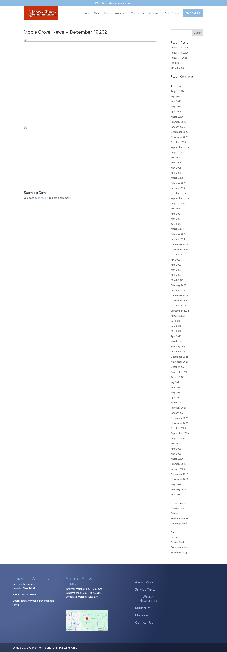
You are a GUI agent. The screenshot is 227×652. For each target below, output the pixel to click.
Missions (153, 13)
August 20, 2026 (180, 47)
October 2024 (178, 193)
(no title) (175, 62)
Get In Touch (172, 13)
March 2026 (177, 116)
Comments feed (179, 547)
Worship (119, 13)
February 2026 (178, 121)
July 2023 (175, 259)
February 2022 (178, 346)
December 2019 (179, 474)
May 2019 (176, 484)
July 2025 (175, 157)
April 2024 (176, 224)
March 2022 (177, 341)
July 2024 (175, 208)
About (97, 13)
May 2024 (176, 218)
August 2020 (178, 438)
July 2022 (175, 321)
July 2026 (175, 96)
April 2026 (176, 111)
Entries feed (177, 542)
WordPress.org (179, 552)
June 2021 (176, 387)
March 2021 (177, 402)
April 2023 (176, 274)
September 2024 (180, 198)
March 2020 (177, 458)
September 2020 (180, 433)
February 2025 (178, 183)
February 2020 (178, 463)
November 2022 (179, 300)
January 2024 (178, 239)
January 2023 (178, 290)
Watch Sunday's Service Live (113, 3)
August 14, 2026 (180, 52)
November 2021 (179, 361)
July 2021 (175, 382)
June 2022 (176, 325)
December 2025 (179, 131)
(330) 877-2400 (29, 594)
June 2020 (176, 448)
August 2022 (178, 315)
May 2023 (176, 269)
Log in (174, 537)
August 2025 (178, 152)
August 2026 (178, 91)
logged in (43, 197)
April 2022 (176, 336)
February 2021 (178, 407)
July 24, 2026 (177, 67)
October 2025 (178, 142)
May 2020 (176, 453)
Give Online (192, 13)
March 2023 (177, 280)
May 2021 (176, 392)
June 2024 (176, 213)
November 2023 (179, 249)
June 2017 (176, 494)
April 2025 (176, 172)
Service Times (145, 589)
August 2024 (178, 203)
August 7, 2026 (179, 57)
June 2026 (176, 101)
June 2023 (176, 264)
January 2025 (178, 188)
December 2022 (179, 295)
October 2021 (178, 366)
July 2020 (175, 443)
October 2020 (178, 428)
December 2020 (179, 418)
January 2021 (178, 412)
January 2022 (178, 351)
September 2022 (180, 310)
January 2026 (178, 126)
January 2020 (178, 469)
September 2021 (180, 372)
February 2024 (178, 234)
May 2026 (176, 106)
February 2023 (178, 285)
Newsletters (177, 508)
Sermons (175, 513)
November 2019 (179, 479)
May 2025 (176, 167)
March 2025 (177, 177)
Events (108, 13)
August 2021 (178, 377)
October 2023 (178, 254)
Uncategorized (179, 523)
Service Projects (179, 518)
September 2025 (180, 147)
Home (87, 13)
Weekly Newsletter (148, 599)
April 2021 (176, 397)
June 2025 (176, 162)
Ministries (136, 13)
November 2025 (179, 137)
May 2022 (176, 331)
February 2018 (178, 489)
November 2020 (179, 423)
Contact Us (144, 622)
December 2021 (179, 356)
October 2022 (178, 305)
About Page (144, 582)
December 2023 (179, 244)
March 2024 (177, 228)
